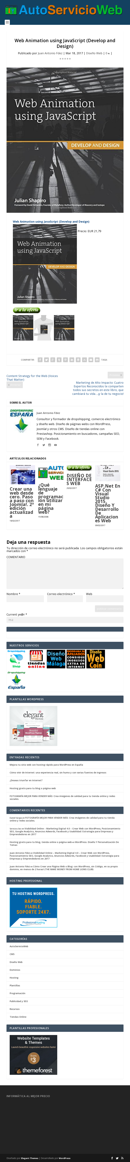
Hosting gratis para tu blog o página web (33, 788)
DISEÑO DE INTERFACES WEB (79, 479)
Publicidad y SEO (19, 1001)
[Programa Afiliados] (76, 667)
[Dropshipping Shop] (16, 667)
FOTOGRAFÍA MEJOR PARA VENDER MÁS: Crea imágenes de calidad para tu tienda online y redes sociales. (62, 797)
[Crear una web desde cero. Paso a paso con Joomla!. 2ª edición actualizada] (22, 474)
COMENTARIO (15, 557)
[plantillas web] (33, 1073)
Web (89, 594)
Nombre (13, 594)
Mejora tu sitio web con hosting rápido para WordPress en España (46, 764)
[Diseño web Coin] (95, 667)
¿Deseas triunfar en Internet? (26, 780)
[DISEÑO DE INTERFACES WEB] (79, 468)
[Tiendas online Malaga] (36, 667)
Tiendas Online (18, 1016)
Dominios (15, 969)
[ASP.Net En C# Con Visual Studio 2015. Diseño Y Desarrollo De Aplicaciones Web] (107, 473)
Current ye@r (16, 614)
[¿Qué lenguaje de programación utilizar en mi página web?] (51, 472)
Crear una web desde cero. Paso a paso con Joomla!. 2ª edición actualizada (22, 502)
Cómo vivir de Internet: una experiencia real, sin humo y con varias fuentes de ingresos (58, 772)
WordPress (64, 1158)
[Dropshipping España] (16, 688)
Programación (17, 993)
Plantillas (15, 985)
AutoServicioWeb (19, 946)
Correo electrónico (61, 594)
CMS (12, 954)
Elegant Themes (29, 1158)
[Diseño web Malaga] (56, 667)
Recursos (15, 1009)
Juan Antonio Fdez (50, 53)
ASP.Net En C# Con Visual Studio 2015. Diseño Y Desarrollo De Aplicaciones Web (107, 503)
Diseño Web (94, 53)
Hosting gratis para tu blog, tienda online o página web (41, 842)
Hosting (14, 977)
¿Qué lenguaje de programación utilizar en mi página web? (50, 498)
